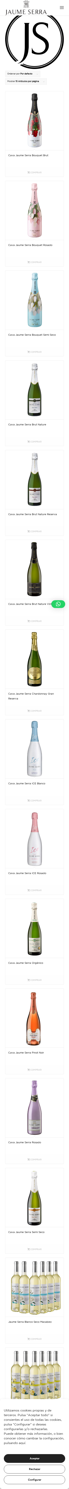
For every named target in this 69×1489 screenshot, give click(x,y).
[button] (58, 604)
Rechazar (34, 1469)
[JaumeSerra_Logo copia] (28, 8)
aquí (22, 1443)
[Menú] (62, 7)
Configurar (34, 1480)
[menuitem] (62, 7)
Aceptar (34, 1458)
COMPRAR (36, 173)
